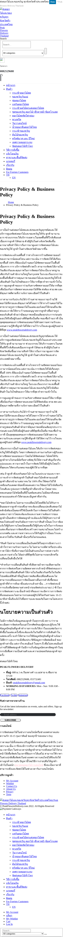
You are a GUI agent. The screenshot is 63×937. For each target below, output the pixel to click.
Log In (9, 924)
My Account (12, 780)
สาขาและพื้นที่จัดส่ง (16, 157)
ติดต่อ (9, 169)
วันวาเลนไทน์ (19, 123)
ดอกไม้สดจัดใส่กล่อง (23, 115)
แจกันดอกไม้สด (20, 104)
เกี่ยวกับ (10, 165)
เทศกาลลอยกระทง (22, 142)
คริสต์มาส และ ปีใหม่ (23, 138)
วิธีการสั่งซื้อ (12, 150)
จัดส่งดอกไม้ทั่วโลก (22, 146)
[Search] (45, 51)
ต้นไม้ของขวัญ (20, 134)
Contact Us (11, 786)
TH (7, 175)
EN (14, 177)
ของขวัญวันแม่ (20, 96)
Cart (8, 921)
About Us (11, 789)
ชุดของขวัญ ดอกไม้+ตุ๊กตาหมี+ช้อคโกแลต (35, 112)
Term (8, 794)
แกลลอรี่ (10, 161)
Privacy (9, 791)
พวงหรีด (16, 119)
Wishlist (10, 783)
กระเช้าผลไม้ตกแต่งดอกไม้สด (28, 108)
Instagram (23, 695)
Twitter (14, 695)
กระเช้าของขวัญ (21, 131)
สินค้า (9, 89)
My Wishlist (12, 918)
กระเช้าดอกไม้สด (21, 93)
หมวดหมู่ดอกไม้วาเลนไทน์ (29, 765)
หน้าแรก (10, 85)
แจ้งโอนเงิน (12, 153)
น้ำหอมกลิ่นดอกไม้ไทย (24, 127)
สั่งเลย (52, 2)
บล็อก (9, 915)
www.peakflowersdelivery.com (22, 330)
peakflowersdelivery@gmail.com (29, 682)
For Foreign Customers (17, 172)
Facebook (5, 695)
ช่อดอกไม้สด (19, 100)
